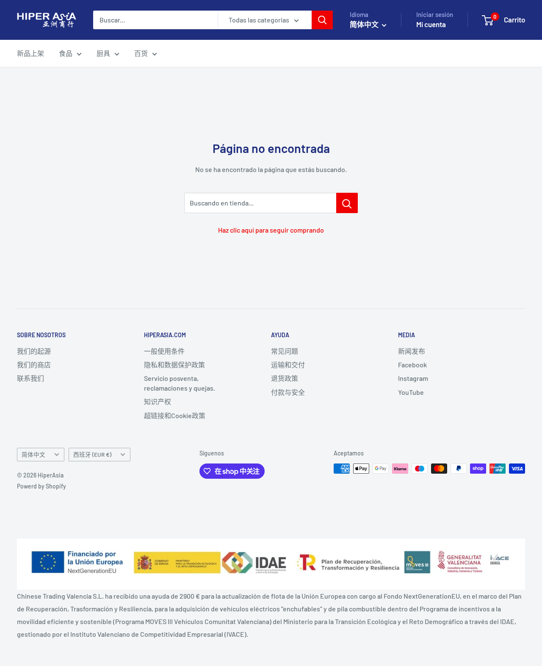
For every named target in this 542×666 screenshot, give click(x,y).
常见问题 (284, 351)
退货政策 (284, 378)
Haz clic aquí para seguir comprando (271, 230)
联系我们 (30, 378)
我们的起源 (34, 351)
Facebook (412, 365)
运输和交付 (288, 365)
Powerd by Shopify (41, 486)
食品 (65, 53)
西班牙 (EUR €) (92, 454)
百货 (141, 53)
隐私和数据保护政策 (174, 365)
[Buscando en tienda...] (347, 203)
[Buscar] (322, 20)
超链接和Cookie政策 (174, 415)
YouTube (411, 392)
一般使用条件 (164, 351)
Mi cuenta (431, 24)
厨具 (103, 53)
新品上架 (30, 53)
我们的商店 (34, 365)
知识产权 (157, 401)
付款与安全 (288, 392)
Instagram (413, 378)
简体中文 (33, 454)
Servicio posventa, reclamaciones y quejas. (179, 382)
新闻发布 (411, 351)
